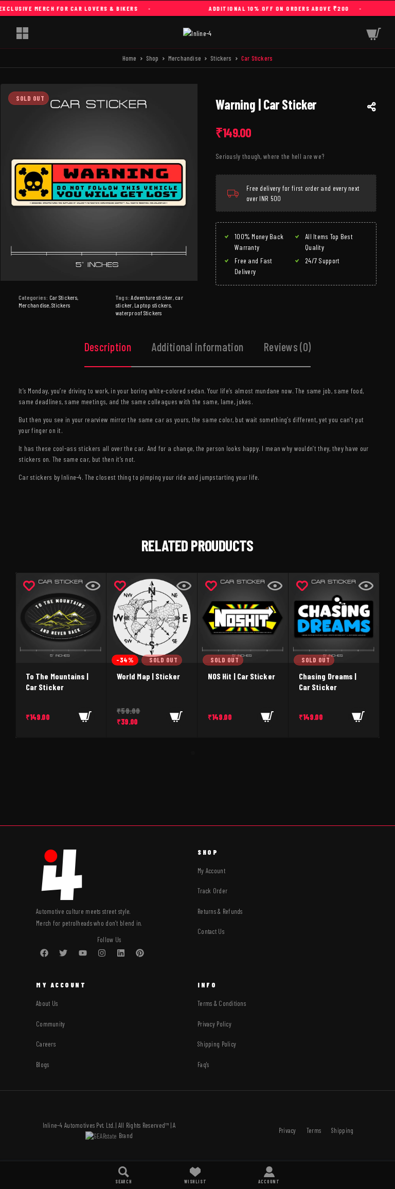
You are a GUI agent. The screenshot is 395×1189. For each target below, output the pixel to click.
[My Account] (269, 1175)
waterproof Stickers (139, 312)
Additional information (197, 346)
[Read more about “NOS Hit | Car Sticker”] (267, 717)
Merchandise (184, 58)
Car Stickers (63, 297)
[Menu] (22, 32)
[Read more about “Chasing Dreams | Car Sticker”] (358, 717)
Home (129, 58)
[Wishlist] (195, 1175)
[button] (85, 717)
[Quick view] (92, 586)
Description (107, 346)
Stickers (221, 58)
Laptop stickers (152, 305)
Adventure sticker (151, 297)
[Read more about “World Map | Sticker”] (176, 717)
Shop (152, 58)
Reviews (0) (287, 346)
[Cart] (373, 32)
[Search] (123, 1175)
